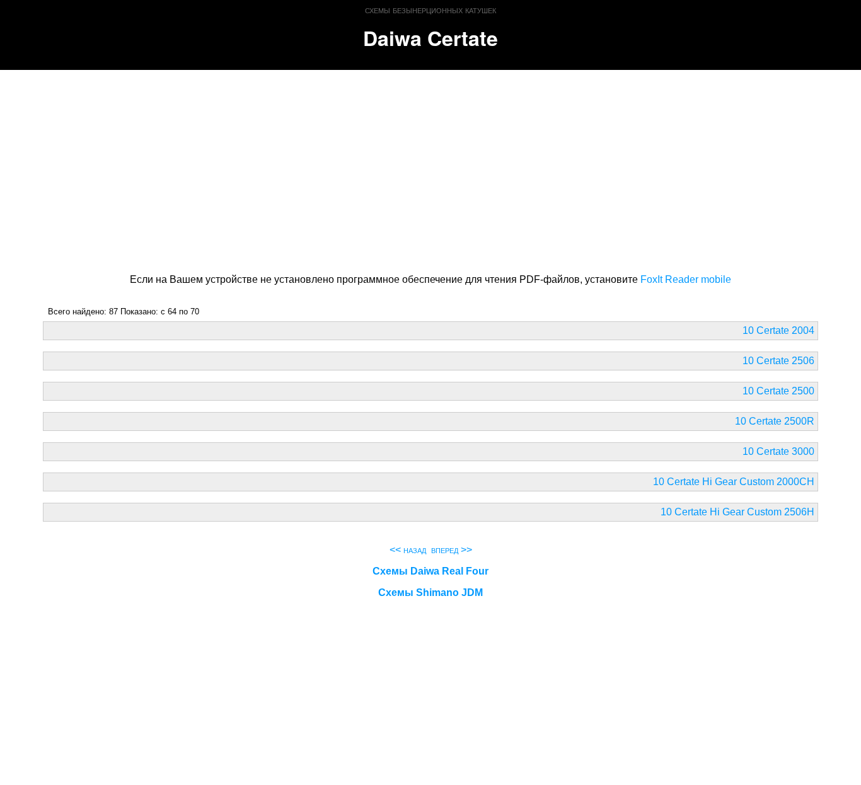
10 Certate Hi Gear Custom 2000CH (733, 481)
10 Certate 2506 (778, 360)
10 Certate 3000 (778, 451)
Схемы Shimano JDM (430, 592)
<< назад (408, 549)
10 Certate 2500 (778, 391)
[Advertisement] (430, 169)
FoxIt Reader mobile (685, 279)
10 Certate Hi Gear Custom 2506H (737, 512)
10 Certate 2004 (778, 330)
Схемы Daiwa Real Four (430, 571)
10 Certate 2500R (774, 421)
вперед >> (451, 549)
